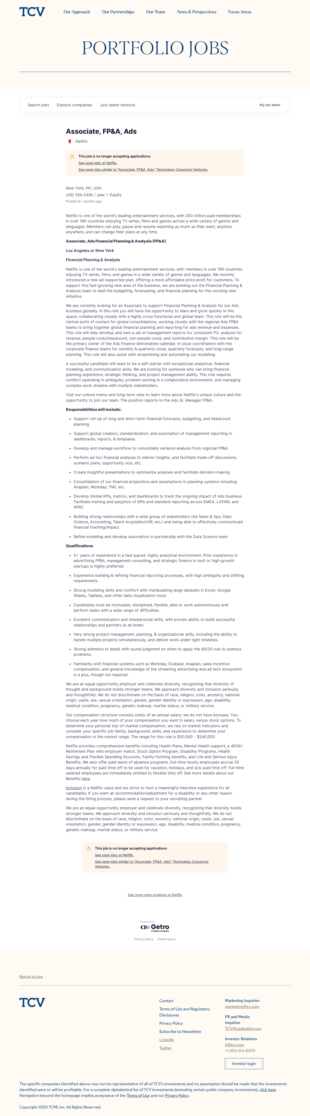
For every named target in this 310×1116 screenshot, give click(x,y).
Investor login (244, 1063)
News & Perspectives (196, 12)
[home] (32, 12)
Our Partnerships (118, 12)
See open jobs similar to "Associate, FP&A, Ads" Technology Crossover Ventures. (143, 169)
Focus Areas (239, 12)
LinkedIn (166, 1039)
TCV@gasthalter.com (243, 1028)
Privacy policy (144, 939)
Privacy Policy (171, 1023)
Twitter (165, 1048)
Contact (166, 1000)
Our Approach (77, 12)
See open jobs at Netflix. (97, 163)
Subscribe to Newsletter (180, 1031)
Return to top (31, 976)
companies (74, 104)
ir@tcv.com (234, 1044)
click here (268, 1089)
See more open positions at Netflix (155, 895)
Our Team (155, 12)
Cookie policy (166, 939)
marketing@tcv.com (242, 1006)
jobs (38, 104)
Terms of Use (138, 1095)
